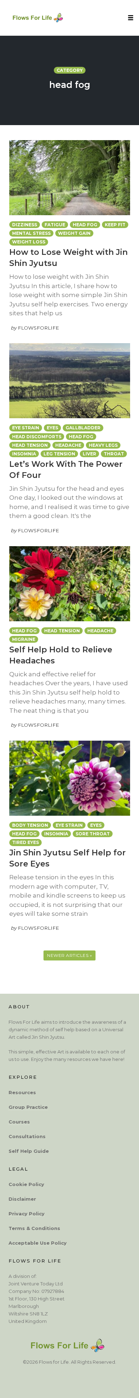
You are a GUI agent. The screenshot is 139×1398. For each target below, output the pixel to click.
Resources (22, 1092)
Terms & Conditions (34, 1228)
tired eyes (25, 842)
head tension (30, 445)
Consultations (27, 1136)
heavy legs (103, 445)
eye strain (25, 427)
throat (114, 453)
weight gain (74, 233)
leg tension (59, 453)
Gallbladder (83, 427)
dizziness (24, 224)
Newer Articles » (69, 955)
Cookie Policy (26, 1184)
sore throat (93, 833)
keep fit (115, 224)
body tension (30, 825)
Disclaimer (22, 1199)
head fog (85, 224)
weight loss (28, 241)
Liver (89, 453)
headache (68, 445)
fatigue (55, 224)
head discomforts (36, 436)
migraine (23, 639)
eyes (52, 427)
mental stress (31, 233)
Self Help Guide (29, 1151)
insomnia (24, 453)
